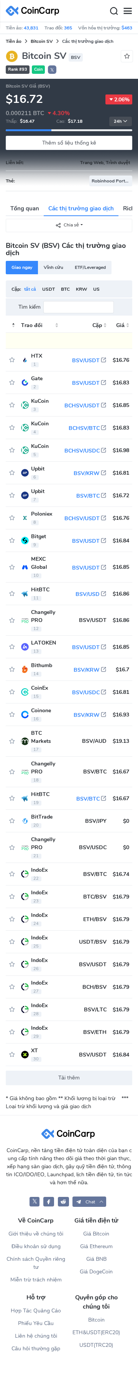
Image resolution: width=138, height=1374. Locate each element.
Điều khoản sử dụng (36, 1246)
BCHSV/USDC (82, 450)
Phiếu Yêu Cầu (36, 1323)
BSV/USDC (86, 692)
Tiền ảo (13, 41)
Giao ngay (22, 267)
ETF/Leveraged (90, 267)
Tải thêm (69, 1077)
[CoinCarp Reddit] (63, 1201)
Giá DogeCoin (96, 1271)
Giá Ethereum (96, 1246)
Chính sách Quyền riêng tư (36, 1263)
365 (68, 28)
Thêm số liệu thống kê (69, 143)
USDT (48, 289)
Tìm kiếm (29, 307)
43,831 (31, 28)
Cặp (97, 325)
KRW (81, 289)
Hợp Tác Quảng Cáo (36, 1310)
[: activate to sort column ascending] (12, 325)
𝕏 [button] (52, 70)
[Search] (113, 11)
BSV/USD (88, 594)
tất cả (30, 289)
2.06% (122, 99)
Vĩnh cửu (53, 267)
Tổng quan (24, 208)
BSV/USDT (86, 360)
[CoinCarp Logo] (34, 11)
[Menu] (127, 11)
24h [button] (118, 121)
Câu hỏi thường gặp (36, 1348)
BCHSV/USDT (82, 405)
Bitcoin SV (42, 41)
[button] (89, 1202)
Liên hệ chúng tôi (36, 1336)
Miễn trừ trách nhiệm (36, 1279)
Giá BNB (96, 1259)
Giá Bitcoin (96, 1233)
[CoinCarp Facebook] (48, 1201)
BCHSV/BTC (84, 428)
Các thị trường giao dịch (81, 208)
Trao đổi (32, 325)
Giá (120, 325)
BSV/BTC (88, 496)
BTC (65, 289)
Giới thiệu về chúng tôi (35, 1233)
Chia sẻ (71, 225)
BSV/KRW (87, 473)
